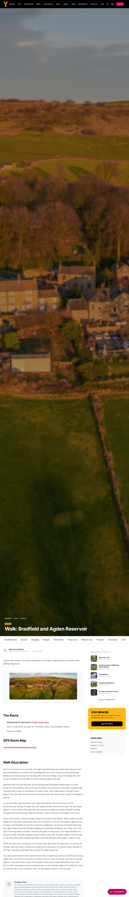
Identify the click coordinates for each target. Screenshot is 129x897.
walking (8, 623)
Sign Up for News (107, 724)
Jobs (102, 4)
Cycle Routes (48, 4)
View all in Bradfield (107, 699)
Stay (19, 4)
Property (46, 640)
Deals (73, 4)
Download (32, 747)
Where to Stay (87, 640)
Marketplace (83, 4)
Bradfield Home (11, 640)
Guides (65, 4)
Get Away (94, 4)
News (58, 4)
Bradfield (8, 618)
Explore (12, 4)
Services (24, 640)
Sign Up (120, 4)
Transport (100, 640)
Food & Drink (28, 4)
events (123, 640)
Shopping (35, 640)
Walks (38, 4)
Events (94, 749)
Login (112, 4)
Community (112, 640)
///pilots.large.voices (40, 722)
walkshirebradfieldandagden (15, 747)
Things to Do (72, 640)
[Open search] (107, 4)
